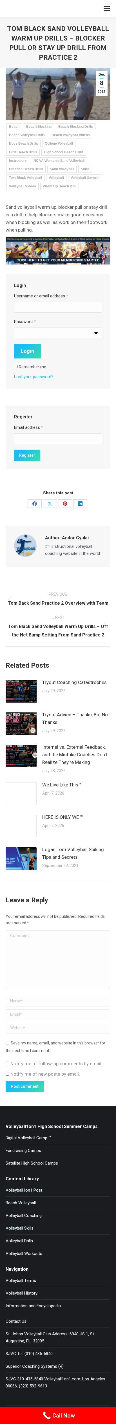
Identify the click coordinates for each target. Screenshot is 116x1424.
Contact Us (16, 1321)
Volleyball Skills (20, 1228)
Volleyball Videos (22, 186)
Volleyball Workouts (24, 1253)
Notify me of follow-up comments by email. (56, 1063)
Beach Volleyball (21, 1202)
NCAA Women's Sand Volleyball (59, 161)
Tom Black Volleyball (25, 178)
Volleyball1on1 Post (24, 1190)
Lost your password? (33, 376)
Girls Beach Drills (23, 152)
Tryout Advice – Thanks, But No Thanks (75, 718)
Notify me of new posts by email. (45, 1074)
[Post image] (21, 691)
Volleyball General (85, 178)
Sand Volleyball (62, 169)
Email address (28, 427)
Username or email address (41, 296)
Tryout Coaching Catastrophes (74, 682)
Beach (14, 127)
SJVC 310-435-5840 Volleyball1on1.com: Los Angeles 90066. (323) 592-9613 (55, 1382)
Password (25, 321)
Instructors (18, 161)
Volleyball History (21, 1293)
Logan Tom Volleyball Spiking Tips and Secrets (73, 853)
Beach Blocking (39, 127)
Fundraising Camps (23, 1150)
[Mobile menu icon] (106, 8)
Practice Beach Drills (26, 169)
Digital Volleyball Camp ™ (28, 1137)
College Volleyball (59, 143)
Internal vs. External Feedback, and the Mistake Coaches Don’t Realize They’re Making (74, 754)
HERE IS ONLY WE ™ (62, 817)
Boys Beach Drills (23, 143)
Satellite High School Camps (32, 1163)
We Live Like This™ (61, 785)
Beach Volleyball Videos (71, 135)
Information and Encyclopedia (33, 1305)
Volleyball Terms (21, 1280)
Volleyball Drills (19, 1240)
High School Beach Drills (64, 152)
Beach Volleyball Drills (27, 135)
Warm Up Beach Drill (59, 186)
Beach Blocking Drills (75, 127)
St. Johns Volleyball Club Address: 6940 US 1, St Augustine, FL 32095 (50, 1337)
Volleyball (56, 178)
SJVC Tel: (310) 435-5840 (29, 1353)
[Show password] (96, 333)
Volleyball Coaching (24, 1215)
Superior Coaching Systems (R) (35, 1366)
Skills (85, 169)
